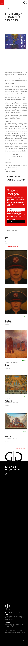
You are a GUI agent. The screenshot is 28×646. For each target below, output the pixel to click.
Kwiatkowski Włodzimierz (11, 402)
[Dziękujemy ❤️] (16, 582)
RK (6, 320)
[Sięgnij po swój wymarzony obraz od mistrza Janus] (16, 532)
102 (9, 321)
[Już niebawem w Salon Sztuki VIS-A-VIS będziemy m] (16, 520)
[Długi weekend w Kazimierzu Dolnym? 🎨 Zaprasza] (16, 482)
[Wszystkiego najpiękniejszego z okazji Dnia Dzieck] (16, 495)
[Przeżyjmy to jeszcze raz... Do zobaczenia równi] (16, 544)
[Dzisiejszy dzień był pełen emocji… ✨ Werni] (16, 594)
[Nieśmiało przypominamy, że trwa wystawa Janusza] (16, 557)
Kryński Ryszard (9, 322)
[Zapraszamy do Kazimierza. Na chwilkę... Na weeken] (16, 507)
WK (7, 400)
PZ (6, 238)
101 (9, 365)
